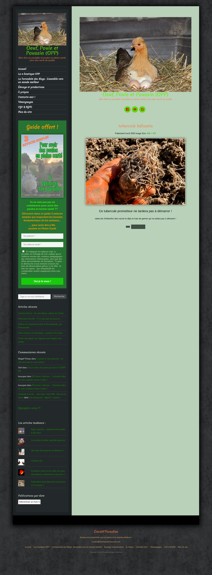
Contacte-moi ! (26, 97)
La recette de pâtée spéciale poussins (48, 440)
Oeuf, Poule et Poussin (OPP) (135, 94)
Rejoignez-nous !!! (29, 408)
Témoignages (25, 102)
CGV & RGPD (25, 107)
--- (106, 540)
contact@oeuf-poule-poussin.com (106, 542)
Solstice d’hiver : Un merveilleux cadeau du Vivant (40, 313)
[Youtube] (135, 107)
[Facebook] (128, 107)
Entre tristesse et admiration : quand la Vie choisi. (40, 333)
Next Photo (138, 226)
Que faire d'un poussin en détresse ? (47, 450)
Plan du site (25, 112)
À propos (23, 92)
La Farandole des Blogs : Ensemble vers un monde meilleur (40, 80)
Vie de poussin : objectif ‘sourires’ (44, 397)
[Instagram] (143, 107)
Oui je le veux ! (42, 281)
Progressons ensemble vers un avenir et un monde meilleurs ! (106, 537)
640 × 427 (151, 133)
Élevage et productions (31, 87)
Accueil (22, 69)
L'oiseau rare (36, 461)
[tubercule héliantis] (135, 171)
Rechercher (59, 296)
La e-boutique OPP (29, 74)
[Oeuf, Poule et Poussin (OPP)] (135, 54)
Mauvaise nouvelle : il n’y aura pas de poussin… (40, 319)
